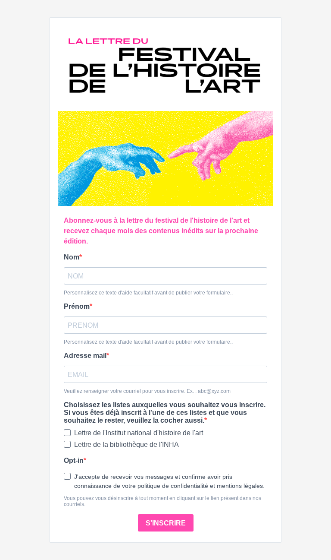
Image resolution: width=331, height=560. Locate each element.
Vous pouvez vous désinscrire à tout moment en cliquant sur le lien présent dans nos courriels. (162, 501)
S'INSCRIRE (166, 523)
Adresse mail (85, 355)
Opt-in (74, 460)
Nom (71, 257)
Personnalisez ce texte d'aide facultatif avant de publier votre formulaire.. (148, 293)
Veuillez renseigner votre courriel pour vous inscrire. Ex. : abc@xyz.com (147, 391)
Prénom (77, 306)
